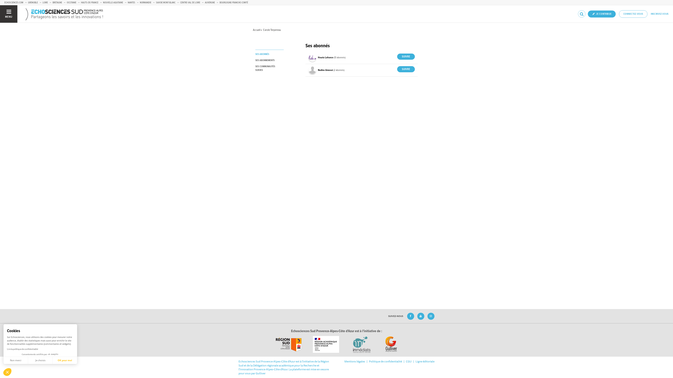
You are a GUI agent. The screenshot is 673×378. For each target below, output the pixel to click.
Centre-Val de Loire (190, 2)
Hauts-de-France (89, 2)
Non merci (15, 360)
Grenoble (33, 2)
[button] (7, 372)
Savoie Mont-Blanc (165, 2)
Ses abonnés (262, 54)
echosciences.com (13, 2)
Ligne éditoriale (425, 361)
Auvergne (210, 2)
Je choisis (40, 360)
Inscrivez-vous (660, 14)
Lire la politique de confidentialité (22, 349)
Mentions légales (354, 361)
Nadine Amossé (326, 70)
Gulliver (261, 373)
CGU (409, 361)
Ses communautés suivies (265, 68)
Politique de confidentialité (385, 361)
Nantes (131, 2)
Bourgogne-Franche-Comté (234, 2)
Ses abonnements (265, 60)
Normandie (145, 2)
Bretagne (57, 2)
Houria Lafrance (326, 57)
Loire (45, 2)
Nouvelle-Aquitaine (113, 2)
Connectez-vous (633, 14)
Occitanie (71, 2)
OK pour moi (65, 360)
